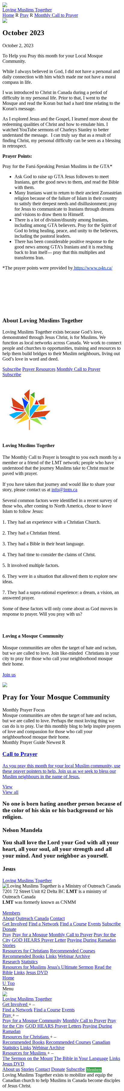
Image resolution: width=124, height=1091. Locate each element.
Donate (9, 929)
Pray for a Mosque (30, 934)
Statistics (29, 961)
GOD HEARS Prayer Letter (39, 940)
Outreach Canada (32, 918)
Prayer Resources (38, 369)
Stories (8, 945)
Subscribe (11, 369)
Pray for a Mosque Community (31, 1020)
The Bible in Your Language (81, 1058)
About (8, 918)
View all (10, 792)
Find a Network (44, 923)
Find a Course (73, 923)
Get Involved (14, 923)
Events (94, 923)
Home (8, 15)
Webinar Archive (74, 956)
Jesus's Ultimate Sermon (70, 967)
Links (51, 956)
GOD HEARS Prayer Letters (53, 1026)
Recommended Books (23, 956)
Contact (57, 918)
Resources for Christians (25, 950)
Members (11, 913)
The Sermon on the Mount (27, 1058)
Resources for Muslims (24, 967)
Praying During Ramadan (91, 940)
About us (11, 1069)
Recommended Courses (72, 950)
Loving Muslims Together (27, 880)
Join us (9, 674)
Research (11, 961)
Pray (24, 15)
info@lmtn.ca (64, 489)
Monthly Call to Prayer (56, 15)
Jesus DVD (37, 972)
